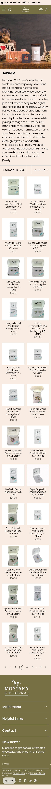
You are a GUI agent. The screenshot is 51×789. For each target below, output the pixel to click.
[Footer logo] (16, 688)
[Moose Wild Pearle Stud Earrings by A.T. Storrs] (38, 229)
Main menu (11, 706)
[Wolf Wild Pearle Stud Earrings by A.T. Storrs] (13, 229)
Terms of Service (37, 773)
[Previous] (5, 667)
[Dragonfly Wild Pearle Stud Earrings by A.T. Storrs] (13, 309)
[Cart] (47, 9)
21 (40, 667)
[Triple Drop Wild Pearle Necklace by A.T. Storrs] (38, 475)
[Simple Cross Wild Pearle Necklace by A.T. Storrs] (13, 634)
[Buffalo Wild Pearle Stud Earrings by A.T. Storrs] (38, 354)
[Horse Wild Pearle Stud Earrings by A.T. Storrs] (38, 268)
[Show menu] (3, 9)
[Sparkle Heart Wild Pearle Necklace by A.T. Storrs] (13, 595)
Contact (9, 730)
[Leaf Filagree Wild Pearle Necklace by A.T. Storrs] (13, 437)
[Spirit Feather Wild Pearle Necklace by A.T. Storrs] (38, 556)
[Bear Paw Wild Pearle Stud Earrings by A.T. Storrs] (13, 395)
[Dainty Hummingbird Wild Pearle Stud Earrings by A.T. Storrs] (38, 309)
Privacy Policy (19, 773)
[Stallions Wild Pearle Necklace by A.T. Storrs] (13, 556)
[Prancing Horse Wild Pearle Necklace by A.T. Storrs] (38, 634)
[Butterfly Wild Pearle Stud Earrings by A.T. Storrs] (13, 354)
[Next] (45, 667)
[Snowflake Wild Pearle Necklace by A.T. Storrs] (38, 595)
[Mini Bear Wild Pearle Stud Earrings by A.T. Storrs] (13, 268)
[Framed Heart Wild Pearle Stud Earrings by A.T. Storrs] (13, 187)
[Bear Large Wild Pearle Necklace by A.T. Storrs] (38, 395)
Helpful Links (12, 718)
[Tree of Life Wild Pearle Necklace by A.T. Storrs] (13, 514)
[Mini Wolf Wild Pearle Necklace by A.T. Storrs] (38, 437)
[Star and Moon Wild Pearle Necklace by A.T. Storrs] (38, 514)
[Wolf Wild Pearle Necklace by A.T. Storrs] (13, 475)
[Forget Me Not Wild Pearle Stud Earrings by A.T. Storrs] (38, 187)
